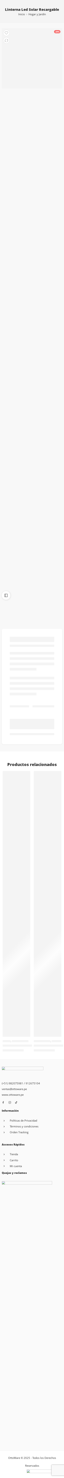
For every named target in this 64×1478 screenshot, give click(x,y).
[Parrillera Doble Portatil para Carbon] (16, 904)
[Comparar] (6, 40)
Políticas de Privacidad (23, 1120)
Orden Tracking (19, 1132)
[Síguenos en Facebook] (3, 1102)
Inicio (21, 14)
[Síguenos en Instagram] (9, 1102)
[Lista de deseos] (6, 33)
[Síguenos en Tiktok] (16, 1102)
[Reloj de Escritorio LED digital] (47, 904)
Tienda (14, 1154)
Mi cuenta (16, 1166)
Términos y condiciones (24, 1126)
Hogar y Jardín (37, 14)
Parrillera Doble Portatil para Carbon (27, 1045)
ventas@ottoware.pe (14, 1089)
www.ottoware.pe (13, 1094)
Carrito (14, 1160)
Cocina (7, 1041)
